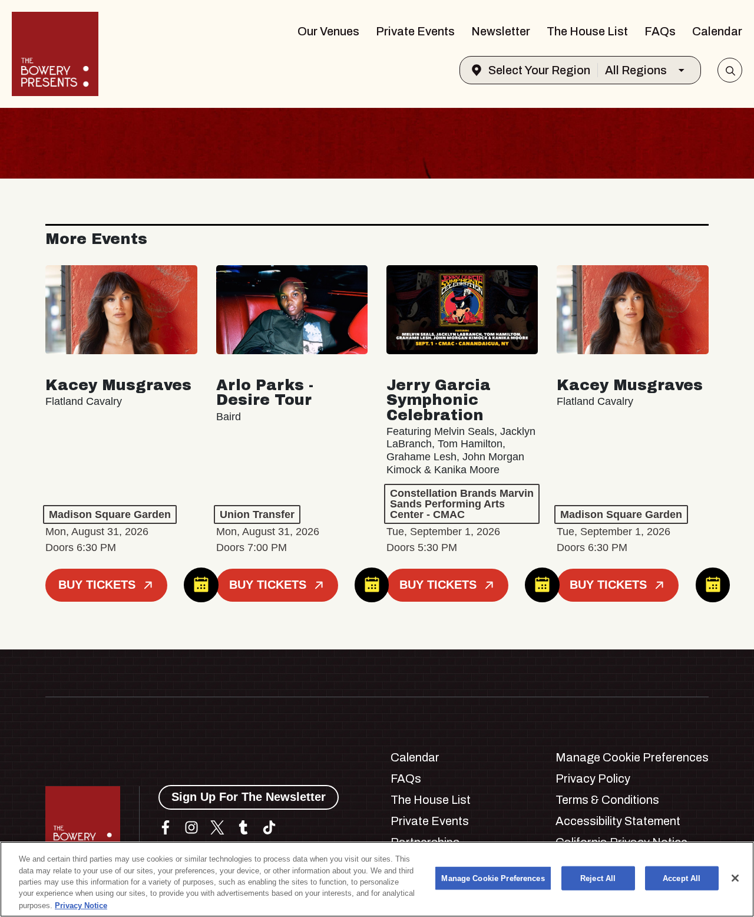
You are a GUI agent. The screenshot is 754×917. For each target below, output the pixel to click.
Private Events (415, 31)
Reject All (598, 878)
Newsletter (500, 31)
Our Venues (328, 31)
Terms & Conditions (607, 799)
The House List (587, 31)
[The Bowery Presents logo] (55, 54)
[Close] (735, 878)
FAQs (660, 31)
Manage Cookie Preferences (492, 878)
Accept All (681, 878)
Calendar (717, 31)
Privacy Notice (81, 904)
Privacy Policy (592, 778)
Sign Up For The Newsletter (248, 796)
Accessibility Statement (617, 820)
